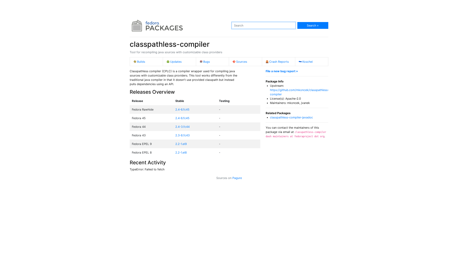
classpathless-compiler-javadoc (291, 117)
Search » (313, 25)
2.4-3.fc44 (182, 126)
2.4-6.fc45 (182, 109)
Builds (141, 61)
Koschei (307, 61)
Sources (241, 61)
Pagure (237, 178)
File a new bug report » (282, 71)
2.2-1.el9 (181, 144)
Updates (176, 61)
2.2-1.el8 (181, 152)
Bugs (206, 61)
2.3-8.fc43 (182, 135)
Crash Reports (279, 61)
